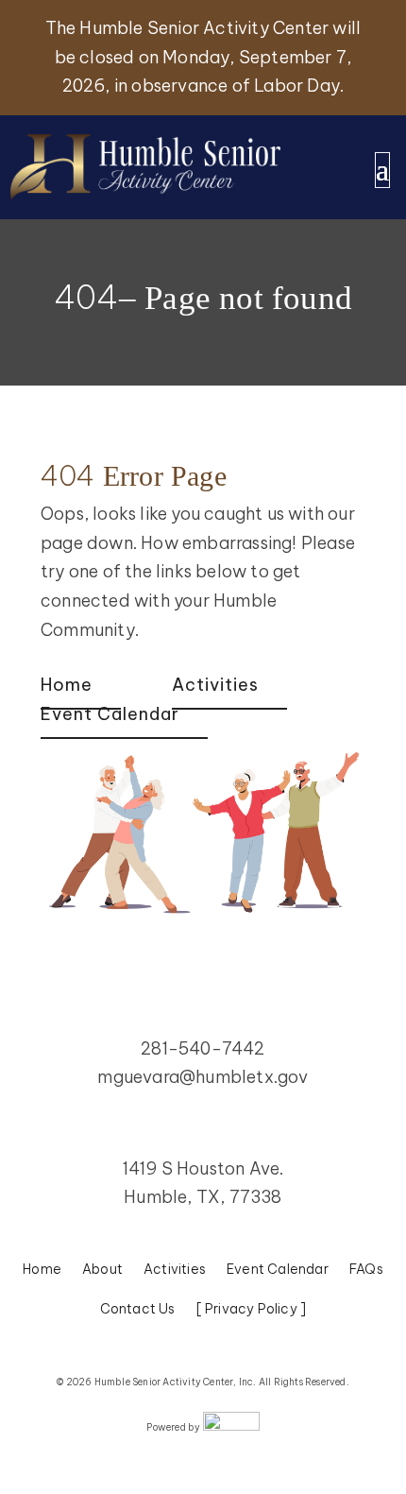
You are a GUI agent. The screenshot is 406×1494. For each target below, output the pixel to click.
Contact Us (138, 1309)
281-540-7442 (202, 1048)
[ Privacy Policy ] (251, 1309)
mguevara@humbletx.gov (202, 1077)
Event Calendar (110, 714)
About (102, 1270)
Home (67, 684)
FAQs (366, 1270)
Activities (215, 684)
